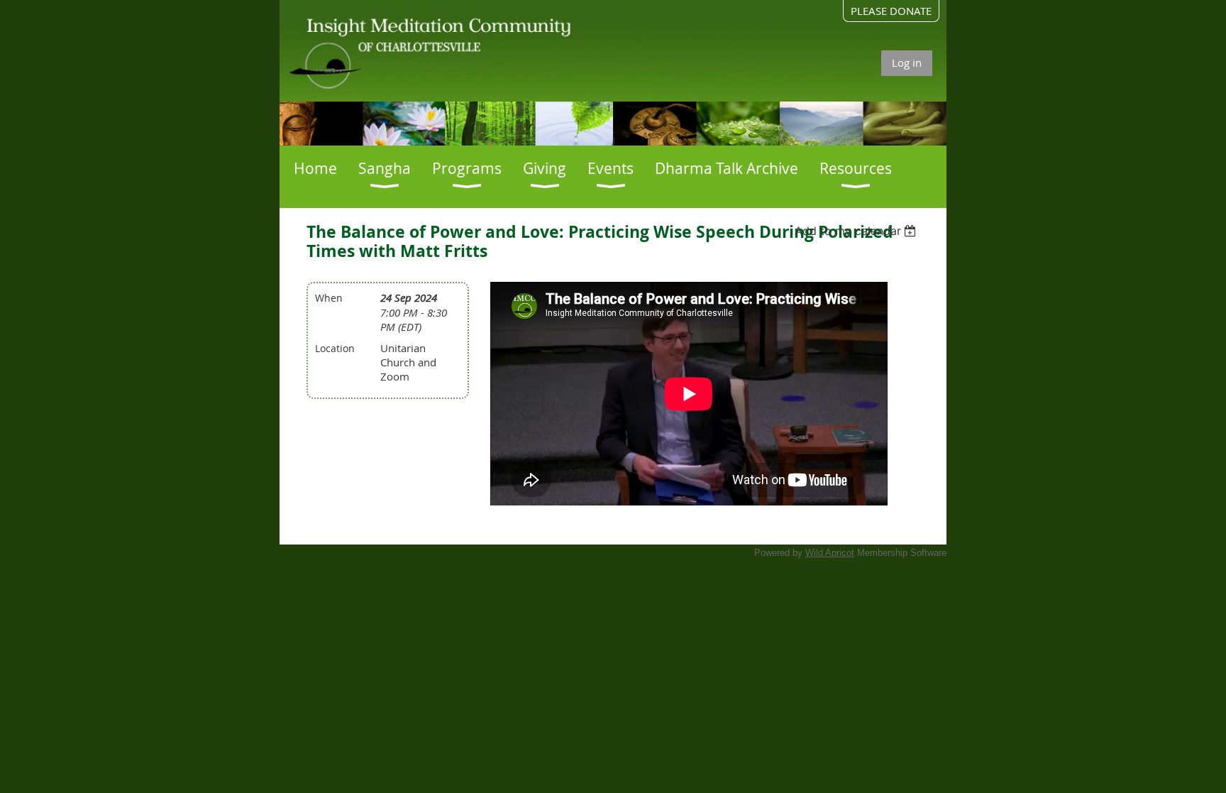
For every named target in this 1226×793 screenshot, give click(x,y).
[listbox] (857, 230)
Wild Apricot (829, 552)
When (329, 298)
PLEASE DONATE (891, 11)
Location (335, 348)
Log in (907, 62)
